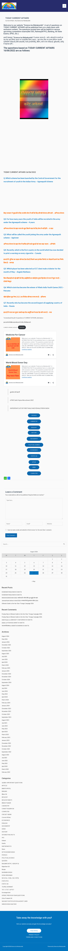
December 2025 (6, 645)
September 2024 (6, 682)
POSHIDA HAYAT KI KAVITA (15, 622)
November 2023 (6, 711)
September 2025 (6, 650)
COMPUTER (34, 473)
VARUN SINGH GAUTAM (9, 904)
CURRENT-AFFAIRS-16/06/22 (10, 327)
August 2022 (5, 754)
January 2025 (5, 671)
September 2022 (6, 752)
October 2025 (6, 648)
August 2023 (5, 720)
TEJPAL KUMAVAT (7, 887)
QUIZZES (4, 860)
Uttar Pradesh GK (7, 898)
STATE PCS (5, 881)
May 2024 (4, 694)
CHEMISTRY (34, 421)
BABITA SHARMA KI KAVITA (20, 625)
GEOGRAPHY (34, 438)
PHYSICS (34, 415)
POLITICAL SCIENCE (34, 445)
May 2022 (4, 763)
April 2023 (5, 731)
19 (25, 569)
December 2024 (6, 674)
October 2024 (6, 679)
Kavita (3, 843)
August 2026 (5, 636)
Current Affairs (9, 20)
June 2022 (5, 760)
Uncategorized (6, 892)
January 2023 (5, 740)
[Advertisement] (34, 66)
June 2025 (5, 659)
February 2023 (6, 737)
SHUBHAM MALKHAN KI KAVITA (12, 592)
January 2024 (5, 705)
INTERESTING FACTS (8, 834)
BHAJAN (4, 791)
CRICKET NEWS (6, 814)
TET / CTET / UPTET (8, 889)
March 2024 (5, 700)
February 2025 (6, 668)
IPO (3, 837)
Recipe (4, 869)
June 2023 (5, 726)
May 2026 (4, 639)
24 (6, 573)
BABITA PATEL (6, 788)
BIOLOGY (34, 427)
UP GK (34, 462)
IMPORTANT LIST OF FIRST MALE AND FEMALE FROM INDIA (29, 408)
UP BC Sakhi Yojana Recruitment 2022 (21, 400)
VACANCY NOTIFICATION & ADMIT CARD (15, 901)
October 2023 (6, 714)
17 (6, 569)
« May (33, 581)
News (3, 849)
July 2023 (4, 723)
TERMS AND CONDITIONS (34, 937)
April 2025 (5, 662)
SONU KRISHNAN (7, 875)
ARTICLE (4, 785)
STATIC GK (34, 456)
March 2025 (5, 665)
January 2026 (5, 642)
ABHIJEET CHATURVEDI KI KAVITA (21, 620)
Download (21, 327)
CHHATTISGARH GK (8, 808)
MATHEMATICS (6, 846)
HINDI (4, 829)
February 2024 (6, 702)
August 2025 (5, 653)
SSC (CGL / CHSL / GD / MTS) (10, 878)
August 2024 (5, 685)
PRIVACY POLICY (34, 935)
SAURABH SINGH (7, 872)
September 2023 (6, 717)
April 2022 (5, 766)
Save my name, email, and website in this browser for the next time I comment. (30, 530)
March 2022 (5, 769)
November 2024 (6, 676)
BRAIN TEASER (6, 803)
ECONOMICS (34, 450)
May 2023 (4, 728)
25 (15, 573)
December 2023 (6, 708)
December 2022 (6, 743)
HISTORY (34, 432)
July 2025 (4, 656)
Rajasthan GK (6, 866)
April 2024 (5, 697)
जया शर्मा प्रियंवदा (6, 625)
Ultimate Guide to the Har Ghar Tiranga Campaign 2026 (18, 603)
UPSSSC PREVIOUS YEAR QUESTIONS (13, 895)
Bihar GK (4, 794)
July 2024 (4, 688)
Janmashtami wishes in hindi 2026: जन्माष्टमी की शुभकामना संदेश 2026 (20, 600)
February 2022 (6, 772)
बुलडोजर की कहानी (15, 392)
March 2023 (5, 734)
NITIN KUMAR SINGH (8, 852)
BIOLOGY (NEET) (7, 800)
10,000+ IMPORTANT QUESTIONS (12, 782)
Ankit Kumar (5, 620)
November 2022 (6, 746)
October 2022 (6, 749)
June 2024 (5, 691)
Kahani (4, 840)
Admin (3, 622)
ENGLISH (4, 823)
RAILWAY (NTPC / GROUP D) (10, 863)
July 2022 (4, 757)
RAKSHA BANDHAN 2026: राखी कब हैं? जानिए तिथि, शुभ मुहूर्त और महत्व (20, 597)
